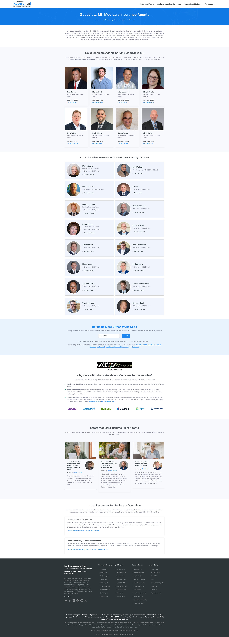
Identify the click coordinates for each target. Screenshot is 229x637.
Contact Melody (148, 102)
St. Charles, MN (104, 576)
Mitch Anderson (123, 92)
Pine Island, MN (121, 589)
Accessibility (124, 630)
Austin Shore (87, 245)
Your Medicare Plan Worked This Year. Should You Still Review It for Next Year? (74, 465)
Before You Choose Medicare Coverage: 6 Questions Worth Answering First (109, 464)
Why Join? (154, 576)
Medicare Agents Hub (75, 566)
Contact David (88, 193)
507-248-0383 (123, 100)
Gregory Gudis (77, 472)
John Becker (71, 92)
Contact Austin (89, 251)
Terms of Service (102, 630)
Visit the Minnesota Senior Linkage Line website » (83, 531)
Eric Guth (136, 186)
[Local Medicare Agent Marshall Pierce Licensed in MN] (73, 209)
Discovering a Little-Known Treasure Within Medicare (142, 463)
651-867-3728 (148, 100)
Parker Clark (137, 264)
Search (126, 336)
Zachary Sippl (138, 303)
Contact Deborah (89, 233)
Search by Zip (121, 596)
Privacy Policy (114, 630)
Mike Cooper (145, 469)
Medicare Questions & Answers (169, 4)
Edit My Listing (155, 572)
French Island (110, 347)
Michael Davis (97, 92)
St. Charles (151, 345)
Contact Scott (88, 290)
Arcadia (144, 345)
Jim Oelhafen (148, 133)
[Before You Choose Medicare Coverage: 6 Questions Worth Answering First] (114, 450)
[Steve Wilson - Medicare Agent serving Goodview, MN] (76, 119)
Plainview (93, 347)
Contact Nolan (88, 270)
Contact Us (134, 630)
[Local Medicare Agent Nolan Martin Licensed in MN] (73, 267)
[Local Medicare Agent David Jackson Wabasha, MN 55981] (73, 189)
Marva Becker (88, 166)
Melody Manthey (149, 92)
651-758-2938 (72, 141)
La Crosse (135, 347)
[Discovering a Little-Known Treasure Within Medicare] (148, 450)
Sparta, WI (120, 593)
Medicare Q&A (138, 576)
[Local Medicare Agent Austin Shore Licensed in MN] (73, 248)
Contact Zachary (139, 309)
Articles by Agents (139, 579)
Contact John (71, 102)
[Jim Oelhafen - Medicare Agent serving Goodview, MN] (153, 119)
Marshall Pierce (88, 205)
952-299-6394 (148, 141)
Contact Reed (138, 173)
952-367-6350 (123, 141)
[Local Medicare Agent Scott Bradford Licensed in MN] (73, 287)
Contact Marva (89, 174)
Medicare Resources (140, 593)
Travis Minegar (88, 303)
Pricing (153, 579)
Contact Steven (139, 290)
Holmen (158, 345)
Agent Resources (156, 593)
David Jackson (88, 186)
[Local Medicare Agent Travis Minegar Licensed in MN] (73, 306)
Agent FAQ (154, 586)
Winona (138, 345)
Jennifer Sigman (112, 470)
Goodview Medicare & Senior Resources (101, 402)
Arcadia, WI (103, 572)
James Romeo (123, 133)
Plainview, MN (104, 582)
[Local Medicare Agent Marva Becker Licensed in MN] (73, 170)
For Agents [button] (209, 4)
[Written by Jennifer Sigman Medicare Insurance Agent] (123, 465)
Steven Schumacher (140, 284)
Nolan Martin (87, 264)
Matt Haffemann (139, 245)
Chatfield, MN (104, 593)
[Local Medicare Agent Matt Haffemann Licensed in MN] (123, 248)
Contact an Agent (139, 603)
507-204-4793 (97, 100)
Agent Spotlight (138, 596)
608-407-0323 (72, 100)
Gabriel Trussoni (139, 206)
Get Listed (154, 589)
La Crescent (101, 347)
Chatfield (118, 347)
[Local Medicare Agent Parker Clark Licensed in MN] (123, 267)
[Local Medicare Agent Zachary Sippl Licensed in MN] (123, 306)
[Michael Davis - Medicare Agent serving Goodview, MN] (102, 78)
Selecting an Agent (139, 582)
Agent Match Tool (139, 586)
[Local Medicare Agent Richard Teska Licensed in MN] (123, 228)
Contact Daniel (97, 143)
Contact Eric (138, 193)
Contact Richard (139, 232)
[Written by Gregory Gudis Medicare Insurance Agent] (89, 465)
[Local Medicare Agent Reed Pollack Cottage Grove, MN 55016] (123, 170)
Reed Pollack (137, 167)
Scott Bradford (88, 284)
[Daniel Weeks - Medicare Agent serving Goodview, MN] (102, 119)
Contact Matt (138, 251)
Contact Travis (89, 309)
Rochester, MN (121, 579)
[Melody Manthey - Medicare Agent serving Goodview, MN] (153, 78)
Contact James (123, 143)
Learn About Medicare (193, 4)
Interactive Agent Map (140, 600)
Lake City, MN (121, 582)
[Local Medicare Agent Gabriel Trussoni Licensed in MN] (123, 209)
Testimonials (137, 589)
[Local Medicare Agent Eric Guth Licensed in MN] (123, 189)
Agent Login (154, 569)
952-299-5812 (97, 141)
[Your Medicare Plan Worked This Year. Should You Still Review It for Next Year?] (80, 450)
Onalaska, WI (104, 596)
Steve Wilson (71, 133)
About (93, 630)
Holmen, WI (103, 579)
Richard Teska (138, 225)
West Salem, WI (121, 572)
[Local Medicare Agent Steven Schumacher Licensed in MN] (123, 287)
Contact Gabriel (139, 212)
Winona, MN (103, 569)
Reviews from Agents (157, 582)
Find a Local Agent (146, 4)
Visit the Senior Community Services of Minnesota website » (87, 549)
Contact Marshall (89, 213)
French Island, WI (105, 589)
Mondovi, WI (120, 576)
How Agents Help (139, 572)
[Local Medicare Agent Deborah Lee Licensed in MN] (73, 228)
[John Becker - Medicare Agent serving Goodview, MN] (76, 78)
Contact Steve (72, 143)
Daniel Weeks (97, 133)
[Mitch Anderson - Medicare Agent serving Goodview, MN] (127, 78)
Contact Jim (147, 143)
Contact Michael (97, 102)
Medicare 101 (138, 569)
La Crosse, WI (121, 569)
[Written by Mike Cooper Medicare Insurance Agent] (157, 465)
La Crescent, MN (105, 586)
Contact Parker (139, 270)
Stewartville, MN (122, 586)
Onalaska (125, 347)
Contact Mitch (123, 102)
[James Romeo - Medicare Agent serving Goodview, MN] (127, 119)
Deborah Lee (87, 224)
